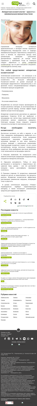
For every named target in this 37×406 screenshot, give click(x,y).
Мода (27, 311)
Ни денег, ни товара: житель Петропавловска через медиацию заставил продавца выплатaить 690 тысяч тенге (18, 278)
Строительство (5, 303)
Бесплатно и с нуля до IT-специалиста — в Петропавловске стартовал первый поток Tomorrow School (17, 220)
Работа (15, 317)
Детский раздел (30, 317)
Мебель (15, 305)
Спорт (27, 305)
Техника (15, 297)
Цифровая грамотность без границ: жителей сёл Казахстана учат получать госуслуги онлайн (17, 270)
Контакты (14, 341)
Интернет (15, 308)
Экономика (4, 311)
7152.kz (21, 375)
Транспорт (28, 300)
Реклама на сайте (5, 332)
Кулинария (4, 314)
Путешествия (4, 317)
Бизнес (3, 305)
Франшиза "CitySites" (6, 334)
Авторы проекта (21, 341)
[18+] (18, 3)
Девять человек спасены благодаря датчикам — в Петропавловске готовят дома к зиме (15, 236)
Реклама (3, 320)
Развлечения (29, 303)
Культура (28, 308)
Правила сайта (21, 398)
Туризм (3, 300)
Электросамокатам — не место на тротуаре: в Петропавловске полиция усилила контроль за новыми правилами (16, 254)
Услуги (15, 314)
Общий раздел (5, 297)
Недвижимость (17, 300)
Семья (27, 314)
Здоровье (28, 297)
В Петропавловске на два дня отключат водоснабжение (16, 213)
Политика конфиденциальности (9, 398)
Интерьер (15, 311)
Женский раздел (5, 308)
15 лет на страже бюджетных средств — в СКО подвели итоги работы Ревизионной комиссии (18, 228)
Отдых (15, 303)
